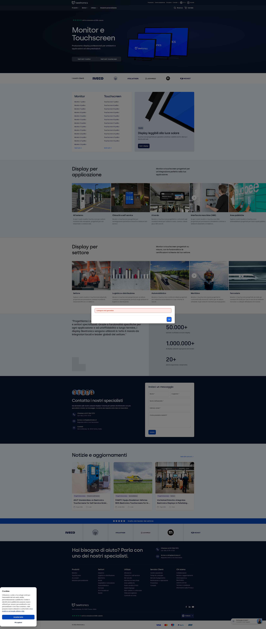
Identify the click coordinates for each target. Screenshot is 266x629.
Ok (169, 319)
